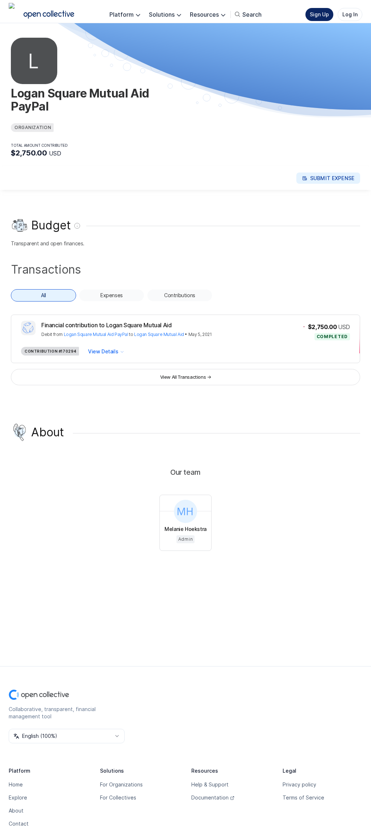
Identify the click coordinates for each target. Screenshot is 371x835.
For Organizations (121, 784)
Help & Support (210, 784)
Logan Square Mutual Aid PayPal (96, 334)
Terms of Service (303, 797)
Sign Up (319, 14)
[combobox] (67, 736)
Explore (18, 797)
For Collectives (118, 797)
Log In (350, 14)
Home (16, 784)
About (16, 810)
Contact (19, 824)
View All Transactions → (185, 377)
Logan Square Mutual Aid (159, 334)
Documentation (210, 797)
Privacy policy (299, 784)
